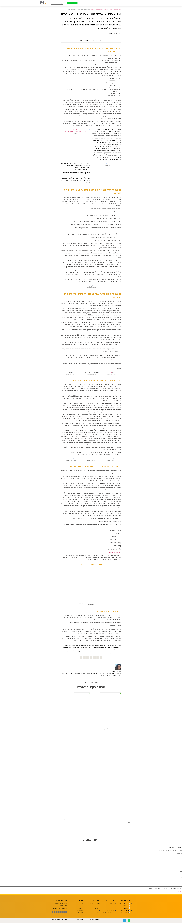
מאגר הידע (96, 901)
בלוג (111, 10)
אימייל (180, 877)
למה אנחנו (114, 3)
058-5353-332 (63, 906)
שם (180, 871)
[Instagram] (91, 657)
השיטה (81, 901)
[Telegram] (124, 920)
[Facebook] (101, 657)
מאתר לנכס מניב (117, 10)
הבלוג (100, 3)
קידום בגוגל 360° (125, 901)
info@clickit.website (60, 909)
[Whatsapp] (52, 912)
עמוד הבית (144, 3)
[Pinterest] (87, 657)
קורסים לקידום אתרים (134, 3)
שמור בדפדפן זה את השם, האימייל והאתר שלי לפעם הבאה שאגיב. (164, 888)
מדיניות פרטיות (94, 920)
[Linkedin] (94, 657)
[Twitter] (97, 657)
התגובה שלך (178, 853)
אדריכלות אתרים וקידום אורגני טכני (99, 10)
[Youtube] (62, 912)
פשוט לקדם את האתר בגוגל (59, 901)
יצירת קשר (107, 3)
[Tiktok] (54, 912)
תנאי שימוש (79, 920)
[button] (91, 585)
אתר (181, 882)
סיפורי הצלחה (122, 3)
